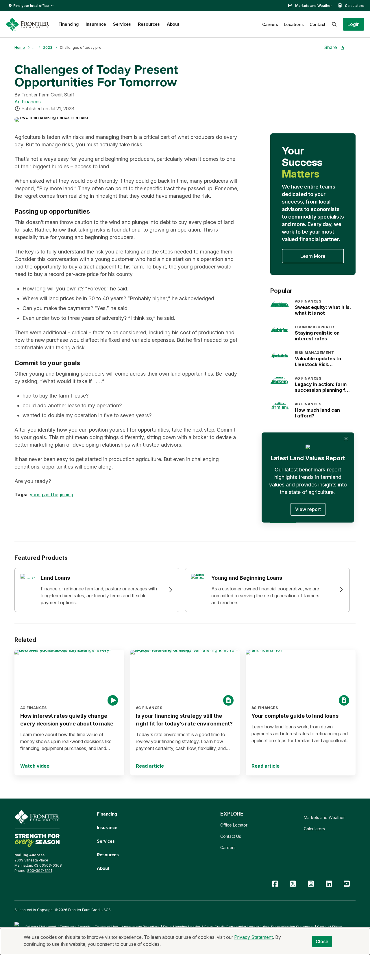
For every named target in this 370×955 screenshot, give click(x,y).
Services (122, 24)
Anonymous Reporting (141, 927)
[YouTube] (347, 884)
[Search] (334, 24)
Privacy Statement (40, 927)
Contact (317, 24)
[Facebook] (275, 884)
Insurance (96, 24)
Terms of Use (106, 927)
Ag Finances (27, 102)
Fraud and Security (75, 927)
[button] (353, 24)
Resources (149, 24)
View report (308, 509)
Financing (68, 24)
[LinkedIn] (329, 884)
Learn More (312, 256)
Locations (294, 24)
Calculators (354, 5)
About (173, 24)
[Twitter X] (293, 884)
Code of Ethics (329, 927)
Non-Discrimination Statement (288, 927)
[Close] (346, 438)
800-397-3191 (39, 870)
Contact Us (230, 836)
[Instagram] (311, 884)
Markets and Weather (313, 5)
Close (322, 941)
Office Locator (233, 824)
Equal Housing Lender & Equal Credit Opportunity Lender (211, 927)
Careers (270, 24)
